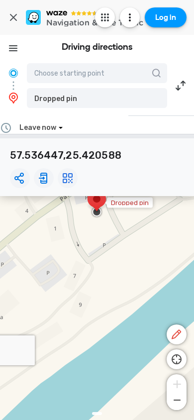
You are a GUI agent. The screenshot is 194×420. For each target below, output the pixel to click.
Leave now (37, 127)
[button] (97, 98)
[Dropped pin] (97, 204)
